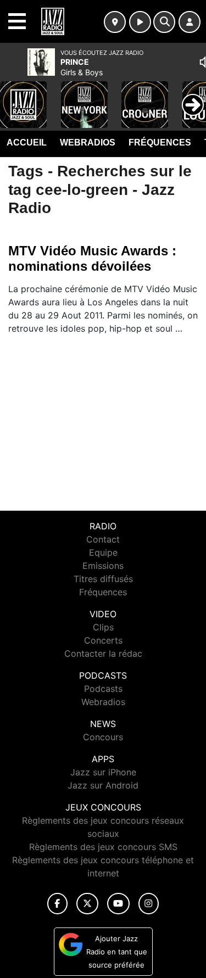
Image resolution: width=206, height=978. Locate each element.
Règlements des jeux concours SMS (103, 846)
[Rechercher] (164, 22)
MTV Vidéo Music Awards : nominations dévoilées (92, 258)
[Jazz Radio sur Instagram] (148, 903)
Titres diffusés (103, 578)
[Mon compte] (190, 22)
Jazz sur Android (103, 785)
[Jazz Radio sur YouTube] (118, 903)
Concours (103, 736)
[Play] (14, 96)
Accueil (27, 142)
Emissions (103, 565)
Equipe (103, 552)
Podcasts (103, 688)
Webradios (87, 142)
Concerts (103, 640)
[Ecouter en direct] (140, 22)
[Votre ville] (115, 22)
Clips (103, 627)
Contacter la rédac (103, 653)
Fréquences (160, 142)
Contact (103, 539)
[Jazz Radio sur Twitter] (87, 903)
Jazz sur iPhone (103, 772)
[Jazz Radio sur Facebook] (57, 903)
